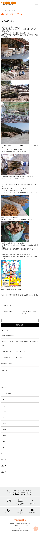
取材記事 (4, 387)
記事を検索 (19, 325)
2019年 (3, 454)
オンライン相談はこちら (20, 503)
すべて (3, 375)
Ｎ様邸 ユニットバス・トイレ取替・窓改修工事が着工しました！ (19, 343)
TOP (2, 10)
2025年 (3, 417)
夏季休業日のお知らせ (8, 335)
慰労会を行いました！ (8, 363)
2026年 (3, 411)
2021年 (3, 442)
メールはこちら (9, 504)
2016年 (3, 472)
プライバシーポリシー (20, 528)
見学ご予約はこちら (32, 503)
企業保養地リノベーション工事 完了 (13, 351)
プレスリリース (6, 393)
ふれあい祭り (8, 311)
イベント (4, 381)
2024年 (3, 423)
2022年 (3, 436)
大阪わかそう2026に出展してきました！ (14, 357)
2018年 (3, 460)
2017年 (3, 466)
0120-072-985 (22, 493)
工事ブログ (4, 399)
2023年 (3, 429)
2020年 (3, 448)
